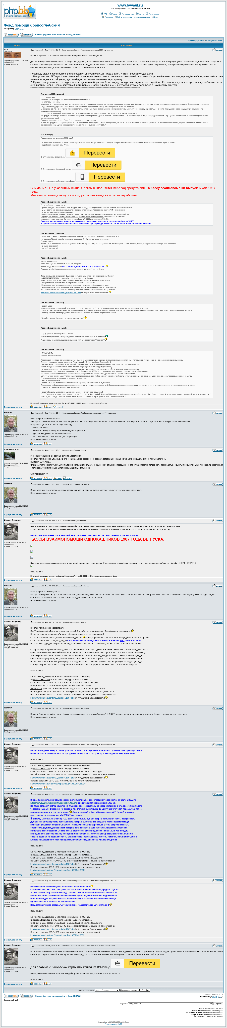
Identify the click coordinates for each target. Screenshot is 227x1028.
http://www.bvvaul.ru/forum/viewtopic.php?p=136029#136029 (58, 784)
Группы (141, 14)
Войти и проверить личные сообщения (133, 17)
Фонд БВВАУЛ (74, 35)
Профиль (109, 17)
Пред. (17, 29)
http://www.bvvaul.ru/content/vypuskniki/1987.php (61, 293)
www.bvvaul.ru (130, 5)
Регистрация (154, 14)
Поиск (114, 14)
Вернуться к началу (13, 407)
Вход (156, 17)
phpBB (108, 1022)
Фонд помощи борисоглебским (32, 25)
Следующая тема (214, 41)
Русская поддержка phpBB (113, 1024)
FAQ (106, 14)
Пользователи (128, 14)
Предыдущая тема (196, 41)
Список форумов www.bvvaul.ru (50, 35)
